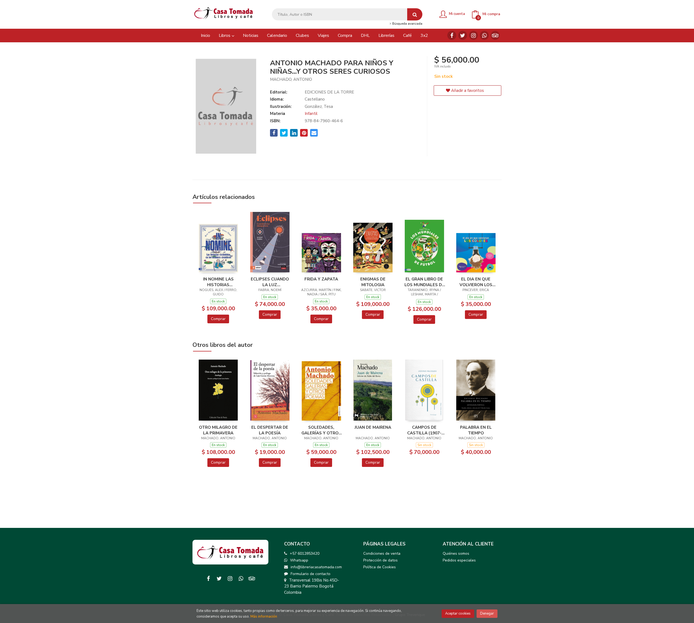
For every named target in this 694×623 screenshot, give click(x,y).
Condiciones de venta (381, 553)
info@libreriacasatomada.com (316, 567)
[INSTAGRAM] (473, 35)
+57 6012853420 (304, 553)
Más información (263, 616)
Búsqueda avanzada (406, 24)
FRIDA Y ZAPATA (321, 279)
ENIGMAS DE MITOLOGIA (372, 281)
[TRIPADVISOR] (495, 35)
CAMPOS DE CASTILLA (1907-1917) (424, 430)
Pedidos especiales (459, 560)
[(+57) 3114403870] (484, 35)
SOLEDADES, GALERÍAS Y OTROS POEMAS (321, 430)
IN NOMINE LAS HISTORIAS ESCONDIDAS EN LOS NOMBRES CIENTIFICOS (218, 281)
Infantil (311, 113)
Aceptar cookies (458, 613)
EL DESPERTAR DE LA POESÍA (269, 430)
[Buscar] (414, 14)
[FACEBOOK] (451, 35)
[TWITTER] (462, 35)
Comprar (218, 318)
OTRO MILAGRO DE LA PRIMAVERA (218, 430)
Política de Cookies (379, 567)
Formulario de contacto (310, 573)
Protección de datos (380, 560)
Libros (225, 35)
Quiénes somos (456, 553)
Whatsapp (299, 560)
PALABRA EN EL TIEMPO (476, 430)
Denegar (487, 613)
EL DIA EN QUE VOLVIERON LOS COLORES (476, 281)
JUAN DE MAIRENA (373, 427)
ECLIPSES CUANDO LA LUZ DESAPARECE (270, 281)
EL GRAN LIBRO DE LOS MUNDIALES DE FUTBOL (424, 281)
